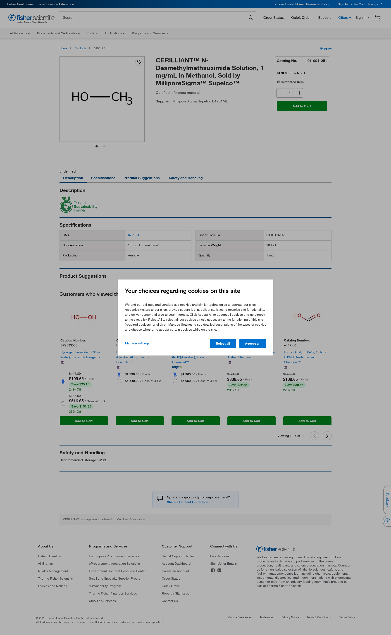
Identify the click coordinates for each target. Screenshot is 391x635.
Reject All (223, 343)
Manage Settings (137, 343)
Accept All (252, 343)
